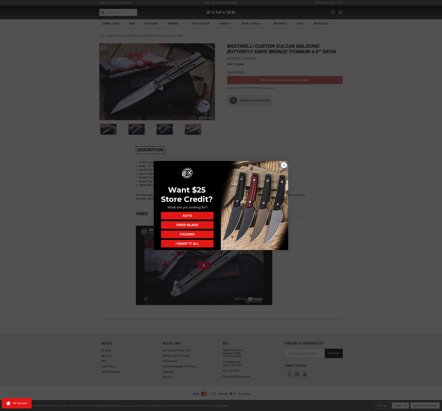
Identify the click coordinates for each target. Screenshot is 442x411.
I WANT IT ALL (187, 244)
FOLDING (187, 234)
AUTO (187, 216)
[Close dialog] (284, 165)
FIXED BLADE (187, 225)
